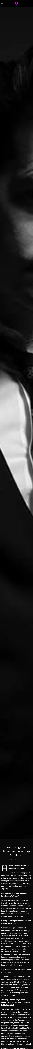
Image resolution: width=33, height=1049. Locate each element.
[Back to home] (16, 3)
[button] (2, 3)
